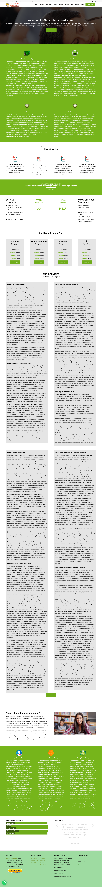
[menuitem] (36, 4)
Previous (57, 825)
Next (93, 825)
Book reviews (43, 867)
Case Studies (43, 864)
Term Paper (34, 858)
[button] (28, 864)
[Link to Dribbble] (95, 1)
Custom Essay (34, 860)
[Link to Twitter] (93, 1)
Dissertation (43, 858)
